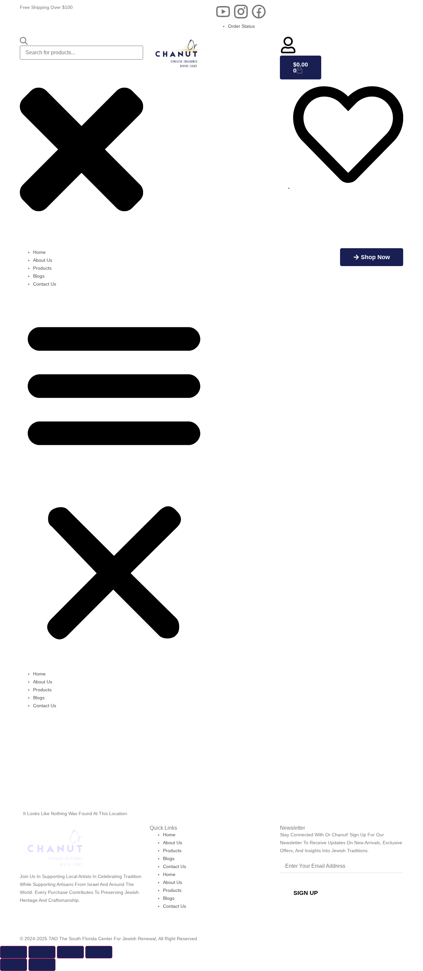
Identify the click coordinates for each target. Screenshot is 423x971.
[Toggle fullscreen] (42, 952)
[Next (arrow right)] (42, 964)
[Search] (24, 41)
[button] (114, 479)
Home (39, 252)
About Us (42, 260)
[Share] (70, 952)
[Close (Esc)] (98, 952)
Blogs (39, 276)
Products (42, 268)
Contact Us (44, 284)
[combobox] (81, 53)
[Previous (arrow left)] (13, 964)
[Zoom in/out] (13, 952)
